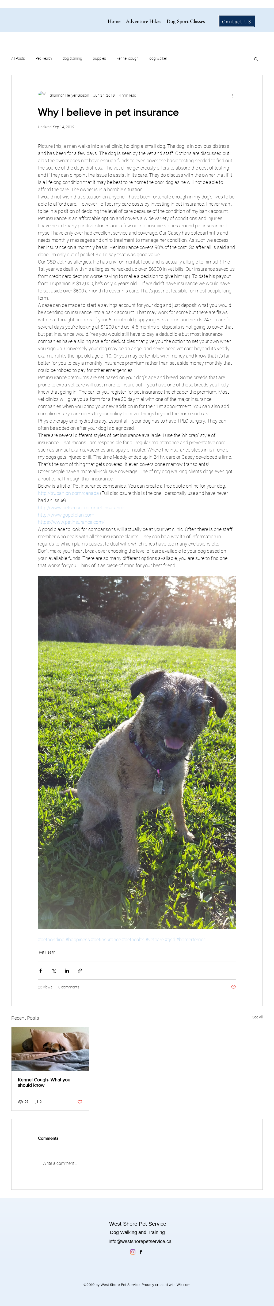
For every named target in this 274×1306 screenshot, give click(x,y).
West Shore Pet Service (137, 1224)
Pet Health (44, 58)
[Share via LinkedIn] (66, 970)
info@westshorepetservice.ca (140, 1241)
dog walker (158, 58)
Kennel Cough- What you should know (44, 1082)
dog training (72, 58)
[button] (255, 59)
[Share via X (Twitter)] (53, 970)
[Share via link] (79, 970)
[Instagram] (132, 1252)
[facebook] (140, 1252)
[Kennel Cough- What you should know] (50, 1049)
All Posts (18, 58)
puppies (99, 58)
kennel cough (128, 58)
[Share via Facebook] (40, 970)
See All (257, 1017)
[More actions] (233, 95)
